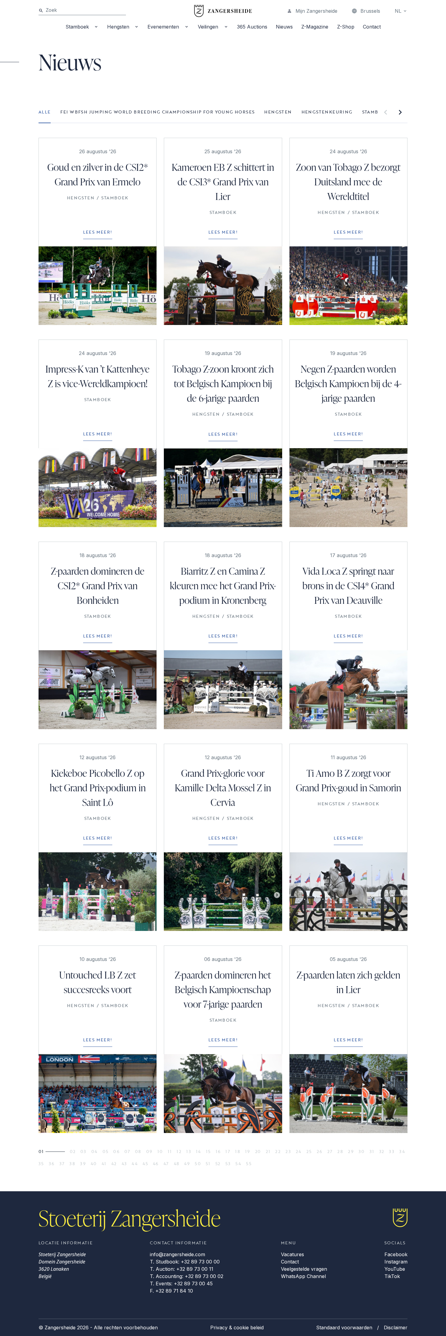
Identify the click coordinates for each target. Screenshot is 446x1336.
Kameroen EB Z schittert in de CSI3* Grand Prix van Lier (223, 181)
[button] (385, 112)
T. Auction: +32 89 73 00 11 (181, 1269)
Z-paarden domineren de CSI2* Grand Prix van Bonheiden (97, 585)
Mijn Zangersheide (316, 11)
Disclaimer (395, 1327)
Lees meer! (97, 232)
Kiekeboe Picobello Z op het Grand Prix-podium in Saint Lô (98, 787)
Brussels (370, 11)
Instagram (395, 1262)
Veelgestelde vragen (304, 1269)
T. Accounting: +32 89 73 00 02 (186, 1276)
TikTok (392, 1276)
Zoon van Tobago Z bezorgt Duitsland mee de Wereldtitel (348, 181)
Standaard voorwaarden (344, 1327)
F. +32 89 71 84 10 (171, 1291)
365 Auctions (252, 27)
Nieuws (284, 27)
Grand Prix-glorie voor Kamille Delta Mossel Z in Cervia (223, 787)
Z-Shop (345, 27)
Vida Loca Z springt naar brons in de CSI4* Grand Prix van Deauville (348, 585)
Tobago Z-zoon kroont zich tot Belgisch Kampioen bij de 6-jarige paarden (223, 383)
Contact (372, 27)
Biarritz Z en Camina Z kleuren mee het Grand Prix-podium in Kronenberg (223, 585)
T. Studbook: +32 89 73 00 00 (185, 1262)
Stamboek (77, 27)
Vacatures (292, 1254)
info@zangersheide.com (177, 1254)
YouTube (394, 1269)
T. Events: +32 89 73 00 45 (181, 1283)
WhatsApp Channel (303, 1276)
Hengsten (118, 27)
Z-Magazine (314, 27)
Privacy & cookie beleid (237, 1327)
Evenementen (163, 27)
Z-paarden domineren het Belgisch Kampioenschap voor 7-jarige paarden (223, 989)
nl (398, 11)
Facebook (395, 1254)
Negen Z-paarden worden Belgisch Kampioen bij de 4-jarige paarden (348, 383)
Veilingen (208, 27)
